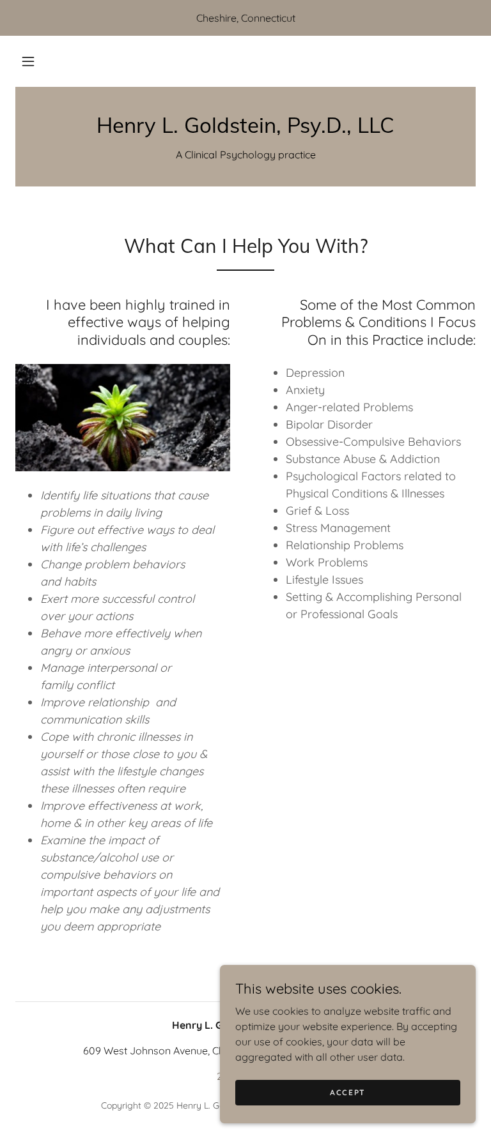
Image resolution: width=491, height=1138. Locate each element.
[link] (245, 129)
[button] (28, 61)
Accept (348, 1092)
